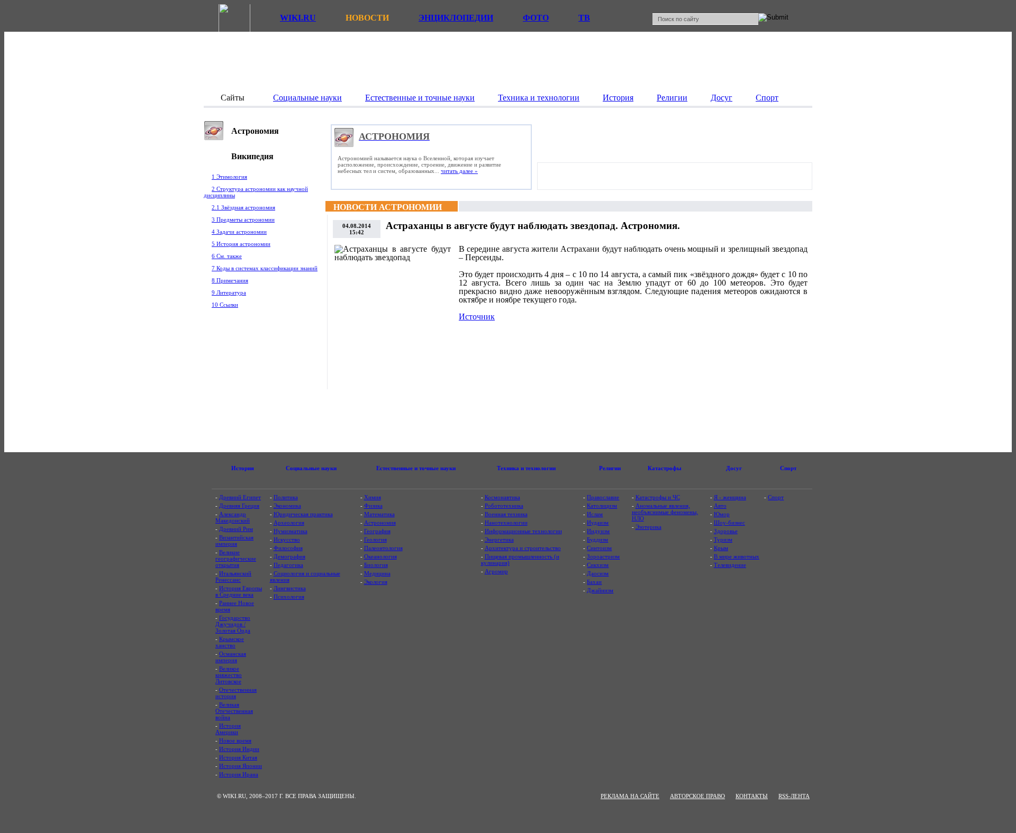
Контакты (752, 796)
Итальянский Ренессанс (233, 576)
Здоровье (726, 531)
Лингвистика (290, 588)
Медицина (377, 573)
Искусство (287, 539)
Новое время (235, 740)
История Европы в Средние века (238, 591)
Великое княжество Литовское (228, 674)
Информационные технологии (523, 531)
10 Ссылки (225, 304)
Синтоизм (599, 548)
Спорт (776, 497)
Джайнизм (600, 590)
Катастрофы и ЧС (658, 497)
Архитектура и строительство (523, 548)
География (377, 531)
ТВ (584, 17)
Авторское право (697, 796)
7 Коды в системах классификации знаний (265, 268)
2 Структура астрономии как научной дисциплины (256, 192)
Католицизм (602, 505)
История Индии (239, 749)
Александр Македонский (232, 517)
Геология (375, 539)
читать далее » (459, 171)
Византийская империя (234, 540)
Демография (289, 556)
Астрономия (380, 522)
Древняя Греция (239, 505)
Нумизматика (290, 531)
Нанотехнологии (506, 522)
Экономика (287, 505)
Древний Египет (240, 497)
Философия (288, 548)
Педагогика (288, 565)
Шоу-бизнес (729, 522)
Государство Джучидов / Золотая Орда (232, 624)
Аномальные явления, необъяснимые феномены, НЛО (665, 511)
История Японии (240, 766)
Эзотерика (648, 527)
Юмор (722, 514)
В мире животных (736, 556)
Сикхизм (598, 565)
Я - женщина (730, 497)
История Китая (238, 757)
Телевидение (730, 565)
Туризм (723, 539)
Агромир (496, 571)
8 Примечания (230, 280)
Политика (286, 497)
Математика (379, 514)
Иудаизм (598, 522)
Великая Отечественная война (234, 710)
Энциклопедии (456, 17)
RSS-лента (794, 796)
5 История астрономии (241, 244)
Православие (603, 497)
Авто (720, 505)
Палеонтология (383, 548)
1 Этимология (229, 176)
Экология (375, 582)
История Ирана (238, 774)
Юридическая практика (303, 514)
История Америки (228, 728)
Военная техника (506, 514)
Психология (289, 596)
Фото (536, 17)
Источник (477, 316)
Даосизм (598, 573)
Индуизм (598, 531)
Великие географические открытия (235, 558)
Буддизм (597, 539)
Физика (373, 505)
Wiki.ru (298, 17)
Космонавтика (502, 497)
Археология (289, 522)
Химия (372, 497)
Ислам (595, 514)
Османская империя (230, 657)
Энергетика (499, 539)
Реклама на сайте (630, 796)
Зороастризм (603, 556)
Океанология (380, 556)
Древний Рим (236, 529)
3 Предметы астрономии (243, 219)
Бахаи (594, 582)
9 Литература (229, 292)
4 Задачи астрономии (239, 231)
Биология (376, 565)
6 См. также (227, 256)
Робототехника (504, 505)
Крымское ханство (229, 642)
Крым (721, 548)
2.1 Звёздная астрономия (243, 207)
